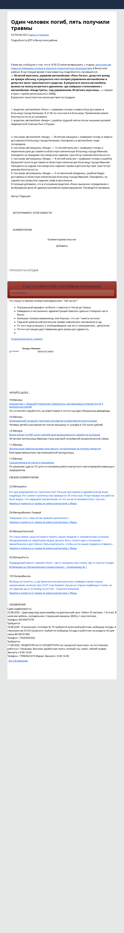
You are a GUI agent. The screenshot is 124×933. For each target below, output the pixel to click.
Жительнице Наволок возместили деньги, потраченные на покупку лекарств (55, 448)
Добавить (62, 245)
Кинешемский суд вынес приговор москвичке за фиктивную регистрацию (53, 420)
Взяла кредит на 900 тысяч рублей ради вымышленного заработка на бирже (54, 434)
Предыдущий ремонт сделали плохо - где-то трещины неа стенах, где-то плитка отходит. (61, 562)
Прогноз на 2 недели (45, 351)
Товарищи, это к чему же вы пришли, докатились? (39, 518)
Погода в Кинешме (31, 348)
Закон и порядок (39, 34)
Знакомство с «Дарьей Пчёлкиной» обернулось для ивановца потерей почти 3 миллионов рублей (56, 405)
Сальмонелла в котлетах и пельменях (31, 462)
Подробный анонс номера (26, 339)
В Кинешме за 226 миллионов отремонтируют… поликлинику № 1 (48, 567)
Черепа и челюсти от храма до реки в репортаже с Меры (43, 503)
